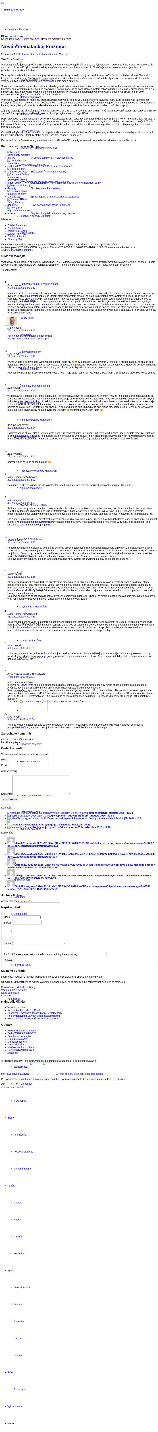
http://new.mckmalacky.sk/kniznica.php (28, 338)
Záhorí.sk (12, 1053)
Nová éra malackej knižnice (33, 46)
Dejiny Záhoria (15, 1033)
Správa (8, 943)
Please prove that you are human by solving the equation (45, 954)
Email (4, 765)
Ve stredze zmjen (16, 1007)
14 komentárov (28, 54)
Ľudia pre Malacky (17, 1039)
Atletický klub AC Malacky (21, 1030)
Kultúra (35, 39)
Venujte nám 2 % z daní (14, 990)
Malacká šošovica (17, 1041)
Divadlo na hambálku (19, 1036)
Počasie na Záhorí (17, 1050)
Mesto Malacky (15, 1044)
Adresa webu (8, 771)
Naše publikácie (10, 992)
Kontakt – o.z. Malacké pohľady (18, 987)
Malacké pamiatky (23, 250)
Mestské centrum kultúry (20, 1047)
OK (3, 1084)
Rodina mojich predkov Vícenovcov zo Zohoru (32, 1018)
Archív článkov (9, 901)
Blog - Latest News (12, 36)
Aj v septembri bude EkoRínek (24, 1010)
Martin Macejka (60, 54)
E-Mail (8, 922)
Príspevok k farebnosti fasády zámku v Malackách (34, 1013)
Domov (25, 39)
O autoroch (7, 995)
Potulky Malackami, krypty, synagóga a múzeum (33, 1015)
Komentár (6, 794)
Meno (4, 759)
